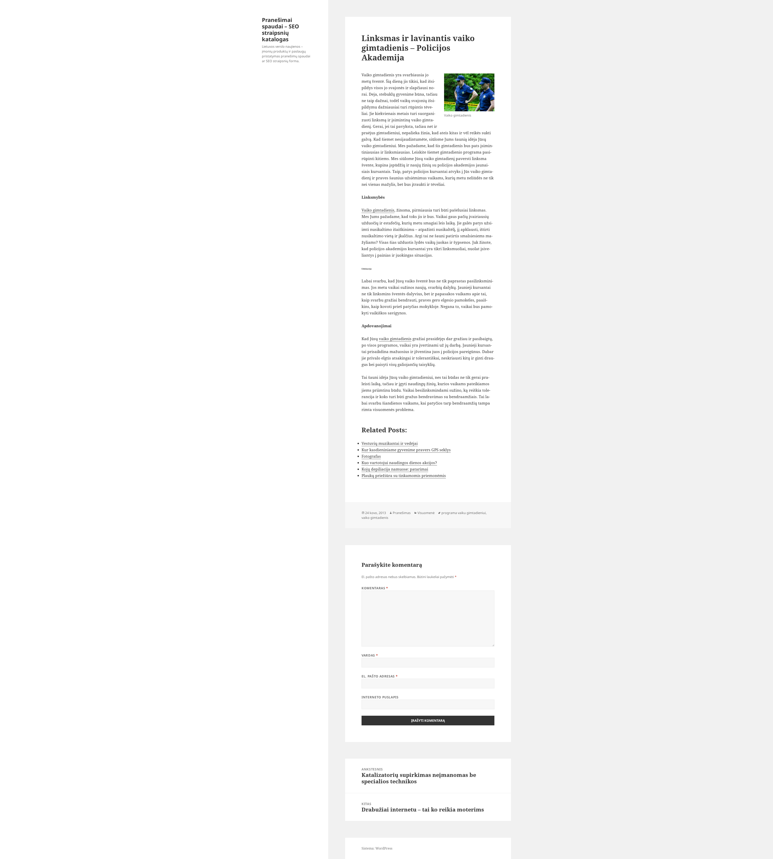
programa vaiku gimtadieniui (463, 513)
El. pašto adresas (380, 676)
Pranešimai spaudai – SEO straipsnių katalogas (280, 29)
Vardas (370, 655)
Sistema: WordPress (377, 848)
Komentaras (375, 588)
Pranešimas (402, 513)
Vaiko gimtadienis (378, 210)
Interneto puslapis (380, 697)
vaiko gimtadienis (395, 338)
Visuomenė (426, 513)
